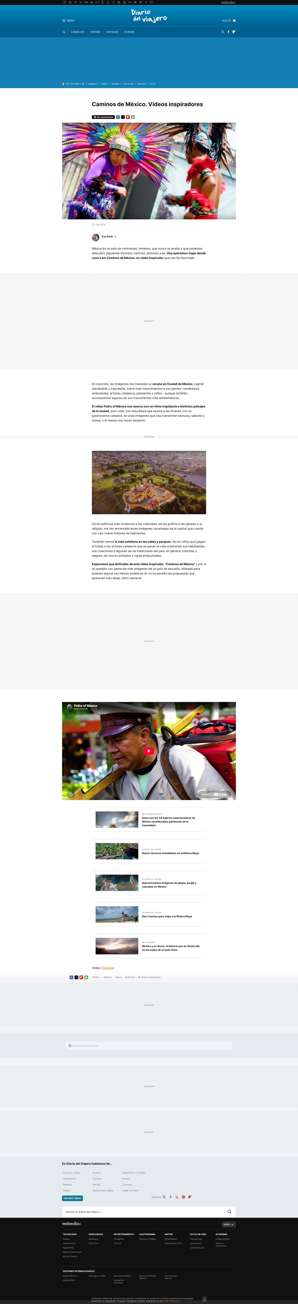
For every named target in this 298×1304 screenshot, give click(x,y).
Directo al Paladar (147, 1239)
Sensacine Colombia (119, 1281)
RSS (176, 1196)
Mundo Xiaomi (70, 1256)
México (131, 977)
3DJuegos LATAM (97, 1276)
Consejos (77, 31)
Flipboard (234, 32)
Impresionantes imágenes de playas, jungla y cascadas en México (169, 884)
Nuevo (226, 20)
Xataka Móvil (69, 1243)
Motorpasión (171, 1239)
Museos (97, 1172)
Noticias (112, 31)
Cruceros (127, 1184)
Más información (172, 1301)
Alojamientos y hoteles (134, 1172)
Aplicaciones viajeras (103, 1190)
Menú (70, 20)
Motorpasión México (171, 1277)
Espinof (117, 1243)
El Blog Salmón (223, 1239)
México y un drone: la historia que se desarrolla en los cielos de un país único (170, 948)
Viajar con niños (130, 1190)
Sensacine (119, 1239)
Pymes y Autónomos (221, 1244)
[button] (109, 236)
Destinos (67, 1184)
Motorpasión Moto (174, 1243)
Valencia (141, 84)
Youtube (108, 968)
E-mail (133, 117)
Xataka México (70, 1276)
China (152, 84)
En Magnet (150, 942)
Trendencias (196, 1239)
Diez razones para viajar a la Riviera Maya (167, 916)
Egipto (104, 84)
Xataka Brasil (69, 1280)
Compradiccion (197, 1247)
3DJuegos (93, 1239)
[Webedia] (71, 1223)
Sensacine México (122, 1276)
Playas (66, 1190)
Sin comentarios (105, 117)
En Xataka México (153, 814)
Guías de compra (71, 1172)
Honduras (128, 84)
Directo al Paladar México (147, 1277)
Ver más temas (72, 1198)
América (108, 977)
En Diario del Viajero (152, 849)
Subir (227, 1224)
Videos (118, 977)
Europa (129, 31)
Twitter (222, 32)
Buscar (229, 1212)
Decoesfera (195, 1243)
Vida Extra (93, 1243)
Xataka (66, 1239)
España (95, 31)
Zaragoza (92, 84)
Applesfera (68, 1247)
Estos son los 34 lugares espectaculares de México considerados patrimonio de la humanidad (168, 821)
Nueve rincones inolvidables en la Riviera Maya (170, 853)
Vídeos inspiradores (150, 977)
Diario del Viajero (149, 15)
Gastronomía (69, 1178)
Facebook (228, 32)
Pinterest (183, 1196)
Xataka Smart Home (72, 1252)
